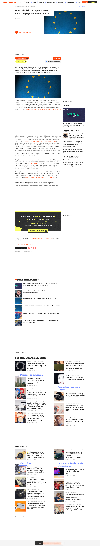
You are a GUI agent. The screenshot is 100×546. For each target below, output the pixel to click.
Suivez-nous (57, 58)
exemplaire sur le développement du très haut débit (40, 177)
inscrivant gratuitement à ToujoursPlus (41, 238)
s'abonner (93, 2)
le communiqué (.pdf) (34, 163)
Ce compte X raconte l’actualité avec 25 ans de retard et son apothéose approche (36, 381)
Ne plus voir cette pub (21, 54)
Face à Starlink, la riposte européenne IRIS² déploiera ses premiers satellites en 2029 (74, 408)
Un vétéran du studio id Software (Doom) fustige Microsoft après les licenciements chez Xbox (36, 494)
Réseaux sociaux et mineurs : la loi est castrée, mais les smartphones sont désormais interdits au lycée (36, 393)
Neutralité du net (27, 251)
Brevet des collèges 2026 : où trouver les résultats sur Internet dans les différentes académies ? (75, 496)
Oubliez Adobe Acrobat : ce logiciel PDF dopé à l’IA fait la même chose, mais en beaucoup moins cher (36, 405)
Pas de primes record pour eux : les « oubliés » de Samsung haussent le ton (74, 508)
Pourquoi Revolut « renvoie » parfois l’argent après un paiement (72, 157)
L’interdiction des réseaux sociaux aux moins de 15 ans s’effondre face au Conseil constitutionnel (36, 417)
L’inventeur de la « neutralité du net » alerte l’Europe (41, 306)
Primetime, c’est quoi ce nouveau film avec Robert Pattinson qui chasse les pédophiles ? (74, 420)
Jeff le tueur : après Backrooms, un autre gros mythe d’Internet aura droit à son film (74, 378)
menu (19, 2)
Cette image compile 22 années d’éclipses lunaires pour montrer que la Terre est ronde (36, 366)
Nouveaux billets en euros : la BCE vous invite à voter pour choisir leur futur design (73, 164)
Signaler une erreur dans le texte (24, 244)
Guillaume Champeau (25, 32)
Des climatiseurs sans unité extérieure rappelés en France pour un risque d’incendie (36, 506)
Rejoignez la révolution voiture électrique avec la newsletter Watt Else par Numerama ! (40, 284)
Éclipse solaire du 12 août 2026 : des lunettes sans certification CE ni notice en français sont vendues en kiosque (35, 454)
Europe (18, 251)
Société (83, 6)
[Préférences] (86, 2)
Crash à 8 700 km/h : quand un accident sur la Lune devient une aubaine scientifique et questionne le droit (73, 144)
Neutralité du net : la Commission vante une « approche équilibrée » (38, 291)
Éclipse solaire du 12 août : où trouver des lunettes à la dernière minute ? (76, 136)
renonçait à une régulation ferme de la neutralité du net (40, 141)
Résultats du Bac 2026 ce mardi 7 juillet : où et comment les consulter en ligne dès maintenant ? (74, 484)
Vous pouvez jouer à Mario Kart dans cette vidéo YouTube (74, 471)
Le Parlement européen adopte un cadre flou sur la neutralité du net (40, 321)
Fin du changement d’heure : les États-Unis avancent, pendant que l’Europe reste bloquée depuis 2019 (35, 469)
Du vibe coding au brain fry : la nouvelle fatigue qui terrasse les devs (73, 151)
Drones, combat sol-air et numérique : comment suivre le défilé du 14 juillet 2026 (36, 481)
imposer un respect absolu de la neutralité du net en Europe (43, 109)
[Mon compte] (83, 2)
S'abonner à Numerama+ (37, 230)
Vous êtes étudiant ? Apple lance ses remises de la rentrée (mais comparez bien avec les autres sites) (74, 366)
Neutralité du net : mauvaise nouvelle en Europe (40, 298)
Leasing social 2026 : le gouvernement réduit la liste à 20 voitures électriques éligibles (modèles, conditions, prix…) (73, 454)
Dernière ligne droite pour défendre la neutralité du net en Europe (41, 314)
